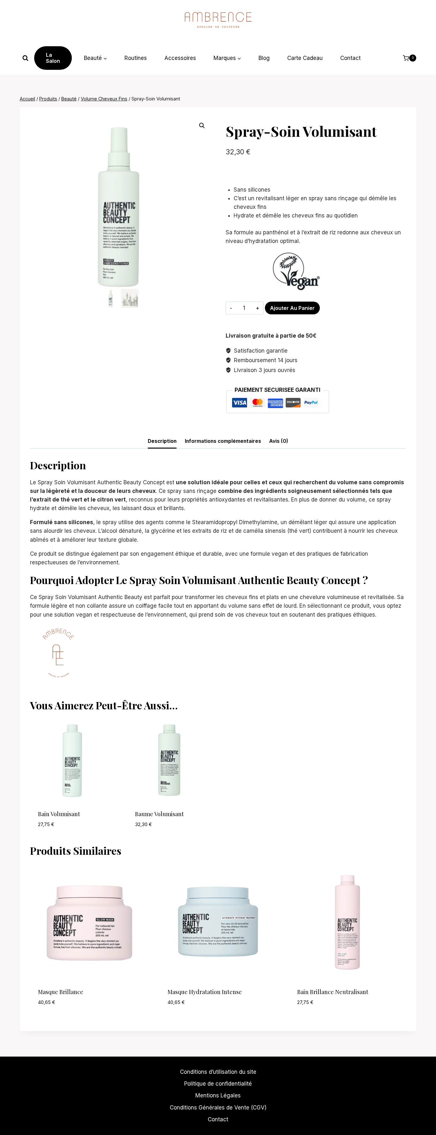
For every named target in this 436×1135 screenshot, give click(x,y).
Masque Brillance (60, 992)
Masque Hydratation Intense (205, 992)
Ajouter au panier (292, 308)
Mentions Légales (218, 1095)
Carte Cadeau (305, 58)
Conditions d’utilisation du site (218, 1072)
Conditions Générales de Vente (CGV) (218, 1107)
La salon (53, 58)
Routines (135, 58)
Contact (350, 58)
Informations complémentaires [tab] (223, 441)
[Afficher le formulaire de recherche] (25, 58)
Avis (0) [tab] (278, 441)
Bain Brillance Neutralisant (332, 992)
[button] (202, 125)
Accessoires (180, 58)
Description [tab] (162, 441)
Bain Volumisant (59, 814)
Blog (264, 58)
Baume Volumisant (159, 814)
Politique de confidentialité (218, 1083)
